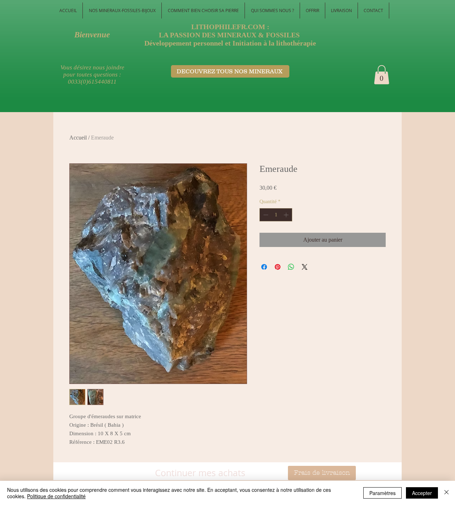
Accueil (78, 138)
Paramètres (382, 492)
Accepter (422, 492)
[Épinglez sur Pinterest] (277, 267)
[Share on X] (304, 267)
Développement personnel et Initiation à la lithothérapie (230, 43)
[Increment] (286, 215)
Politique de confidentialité (56, 496)
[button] (382, 74)
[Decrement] (265, 215)
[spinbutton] (275, 215)
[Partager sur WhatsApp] (291, 267)
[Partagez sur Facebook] (264, 267)
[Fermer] (446, 492)
